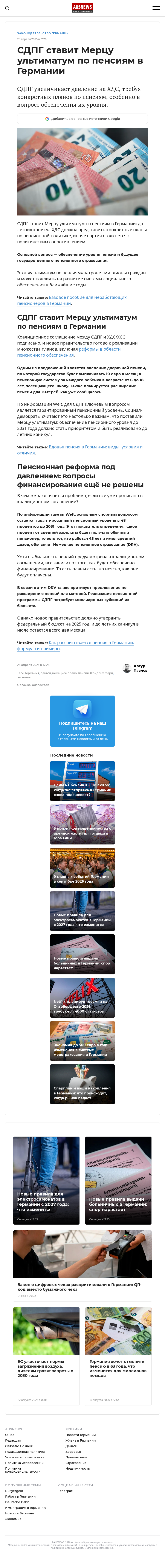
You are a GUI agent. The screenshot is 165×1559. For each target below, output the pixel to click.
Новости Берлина (19, 1513)
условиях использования (100, 1547)
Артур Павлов (140, 668)
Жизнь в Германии (81, 1440)
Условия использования (24, 1457)
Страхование (76, 1463)
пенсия (83, 673)
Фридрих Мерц (101, 673)
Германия (32, 673)
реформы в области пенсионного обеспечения (69, 352)
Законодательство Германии (43, 33)
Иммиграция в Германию (25, 1508)
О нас (9, 1435)
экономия (24, 677)
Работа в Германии (20, 1496)
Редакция (13, 1440)
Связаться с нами (19, 1446)
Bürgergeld (14, 1491)
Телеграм (65, 1491)
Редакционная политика (25, 1452)
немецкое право (64, 673)
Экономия (13, 1519)
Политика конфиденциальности (23, 1470)
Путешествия (76, 1457)
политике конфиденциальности (67, 1547)
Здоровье (73, 1452)
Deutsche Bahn (17, 1502)
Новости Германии (81, 1435)
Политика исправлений (24, 1463)
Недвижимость (78, 1468)
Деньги (71, 1446)
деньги (46, 673)
